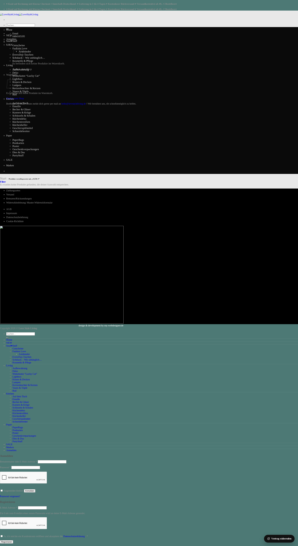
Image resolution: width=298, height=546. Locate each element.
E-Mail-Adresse (8, 507)
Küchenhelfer (19, 125)
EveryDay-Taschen (21, 357)
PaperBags (18, 139)
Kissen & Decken (22, 82)
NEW (9, 35)
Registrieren (6, 542)
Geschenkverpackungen (25, 149)
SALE (9, 160)
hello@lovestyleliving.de (73, 103)
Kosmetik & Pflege (22, 60)
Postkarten (18, 143)
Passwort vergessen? (10, 496)
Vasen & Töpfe (20, 91)
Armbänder (25, 51)
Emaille (16, 106)
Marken (10, 165)
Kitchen (10, 99)
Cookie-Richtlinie (15, 221)
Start (3, 178)
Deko (15, 72)
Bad (14, 94)
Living (9, 65)
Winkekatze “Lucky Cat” (26, 75)
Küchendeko (19, 118)
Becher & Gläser (21, 109)
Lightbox (17, 78)
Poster (15, 146)
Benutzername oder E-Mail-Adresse (18, 461)
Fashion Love (19, 351)
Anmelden (29, 491)
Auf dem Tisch (20, 103)
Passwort (5, 467)
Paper (9, 135)
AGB (9, 209)
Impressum (11, 213)
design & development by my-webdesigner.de (101, 325)
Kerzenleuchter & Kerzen (26, 88)
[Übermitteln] (7, 337)
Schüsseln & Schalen (23, 115)
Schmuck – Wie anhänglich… (28, 57)
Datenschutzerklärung (74, 536)
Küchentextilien (21, 121)
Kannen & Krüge (21, 112)
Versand (10, 194)
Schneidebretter (21, 131)
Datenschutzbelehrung (17, 217)
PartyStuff (18, 155)
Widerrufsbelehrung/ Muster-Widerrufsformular (29, 202)
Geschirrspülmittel (22, 128)
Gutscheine (18, 45)
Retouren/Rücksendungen (19, 198)
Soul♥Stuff (11, 41)
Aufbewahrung (20, 69)
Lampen (16, 382)
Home (9, 29)
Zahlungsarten (13, 190)
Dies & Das (18, 152)
